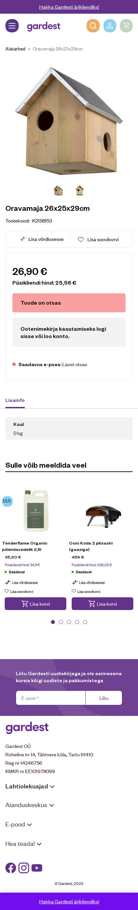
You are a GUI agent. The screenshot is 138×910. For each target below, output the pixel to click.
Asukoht (14, 817)
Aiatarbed (15, 48)
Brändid (13, 890)
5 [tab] (85, 622)
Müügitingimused (23, 836)
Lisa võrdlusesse (46, 238)
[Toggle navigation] (12, 25)
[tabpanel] (35, 551)
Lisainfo (15, 400)
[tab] (18, 401)
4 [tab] (77, 622)
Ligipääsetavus (21, 881)
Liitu (104, 697)
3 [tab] (69, 622)
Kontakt (13, 856)
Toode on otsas (40, 302)
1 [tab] (53, 622)
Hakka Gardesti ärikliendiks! (69, 6)
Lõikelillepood (19, 825)
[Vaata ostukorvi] (126, 25)
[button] (35, 603)
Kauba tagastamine (26, 845)
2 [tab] (61, 622)
